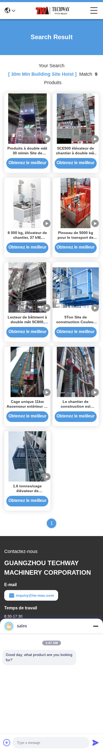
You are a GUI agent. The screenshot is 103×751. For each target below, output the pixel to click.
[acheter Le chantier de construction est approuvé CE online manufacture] (76, 372)
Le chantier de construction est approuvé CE (76, 406)
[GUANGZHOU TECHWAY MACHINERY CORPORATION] (53, 10)
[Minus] (95, 626)
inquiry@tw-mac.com (35, 595)
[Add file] (7, 742)
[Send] (95, 742)
